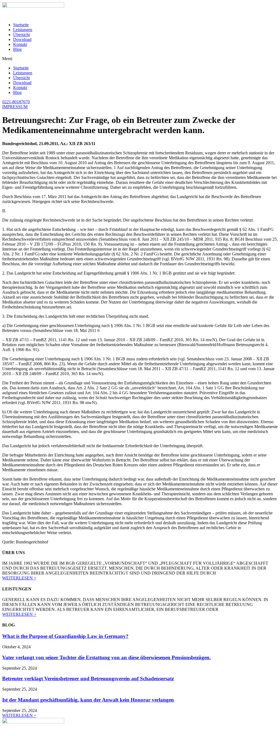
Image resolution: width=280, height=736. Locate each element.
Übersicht (21, 34)
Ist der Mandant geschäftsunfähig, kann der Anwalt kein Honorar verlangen (88, 700)
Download (22, 39)
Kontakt (20, 44)
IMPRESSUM (15, 106)
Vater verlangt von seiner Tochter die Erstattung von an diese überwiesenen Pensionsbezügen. (106, 657)
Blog (17, 49)
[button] (140, 58)
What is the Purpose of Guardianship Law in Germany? (65, 636)
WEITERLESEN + (19, 578)
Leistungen (22, 29)
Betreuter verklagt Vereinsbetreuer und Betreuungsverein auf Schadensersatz (88, 678)
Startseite (21, 24)
